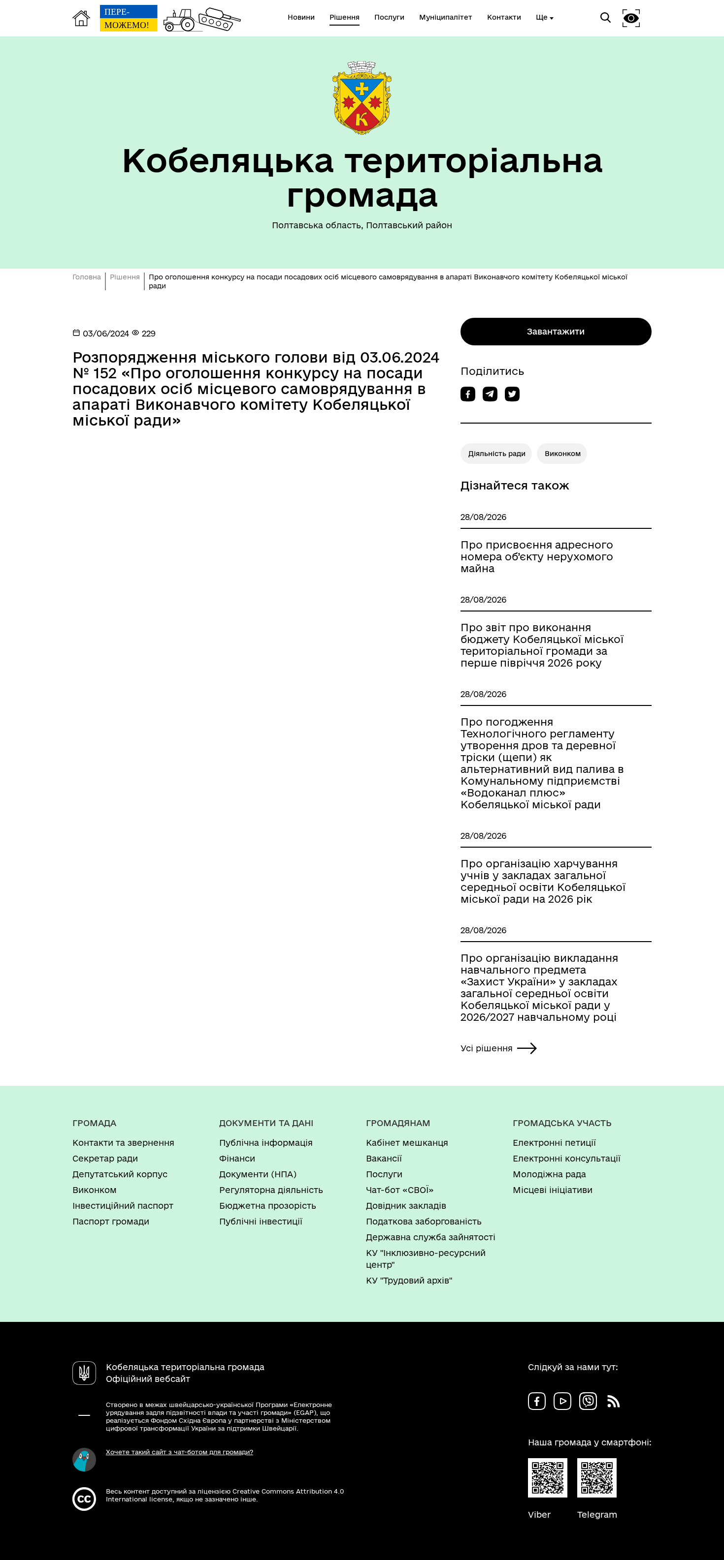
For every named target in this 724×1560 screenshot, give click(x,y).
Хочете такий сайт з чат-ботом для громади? (179, 1451)
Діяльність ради (497, 454)
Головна (86, 277)
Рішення (125, 277)
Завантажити (556, 331)
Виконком (563, 454)
